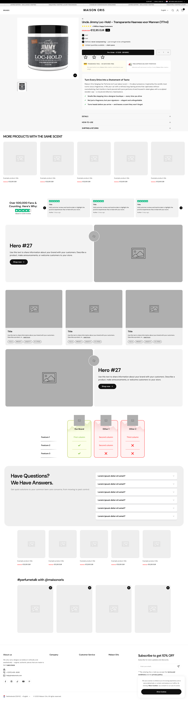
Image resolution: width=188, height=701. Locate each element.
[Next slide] (181, 207)
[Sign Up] (178, 666)
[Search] (172, 10)
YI (82, 19)
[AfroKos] (94, 10)
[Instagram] (11, 681)
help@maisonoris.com (14, 675)
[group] (48, 48)
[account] (177, 10)
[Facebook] (5, 681)
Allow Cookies (161, 692)
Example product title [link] (10, 178)
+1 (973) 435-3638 (13, 672)
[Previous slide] (44, 207)
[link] (20, 158)
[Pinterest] (29, 681)
